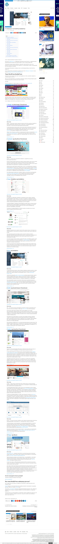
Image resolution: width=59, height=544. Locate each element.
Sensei (35, 168)
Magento (41, 92)
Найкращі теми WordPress (20, 513)
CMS (41, 82)
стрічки (17, 487)
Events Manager (27, 170)
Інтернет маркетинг (43, 113)
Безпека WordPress (43, 101)
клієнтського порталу (24, 427)
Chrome (8, 8)
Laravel (41, 91)
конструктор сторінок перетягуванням (13, 173)
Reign (9, 435)
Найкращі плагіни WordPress (44, 118)
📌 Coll (40, 16)
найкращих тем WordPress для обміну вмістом (15, 71)
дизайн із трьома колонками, (19, 275)
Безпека (41, 100)
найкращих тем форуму (29, 70)
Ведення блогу (42, 106)
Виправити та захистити (43, 109)
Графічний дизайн (43, 110)
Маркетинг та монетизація (44, 116)
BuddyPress (11, 61)
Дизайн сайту (42, 112)
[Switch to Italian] (24, 0)
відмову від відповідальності (50, 541)
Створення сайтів (42, 136)
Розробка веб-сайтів (43, 131)
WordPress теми (8, 513)
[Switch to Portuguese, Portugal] (27, 0)
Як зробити (42, 139)
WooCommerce (26, 169)
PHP (21, 8)
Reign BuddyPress (9, 453)
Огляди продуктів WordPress (44, 122)
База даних (25, 8)
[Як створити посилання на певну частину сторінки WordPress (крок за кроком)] (46, 63)
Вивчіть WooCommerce (43, 107)
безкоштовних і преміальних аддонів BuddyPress (16, 455)
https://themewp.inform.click (41, 534)
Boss (9, 250)
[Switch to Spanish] (28, 0)
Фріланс (41, 137)
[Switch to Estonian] (18, 0)
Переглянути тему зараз (11, 155)
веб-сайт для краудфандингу (28, 388)
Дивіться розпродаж (8, 479)
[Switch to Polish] (25, 0)
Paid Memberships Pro (10, 168)
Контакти (15, 0)
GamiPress (8, 130)
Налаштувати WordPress (43, 121)
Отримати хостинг (18, 155)
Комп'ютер (41, 115)
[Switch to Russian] (17, 0)
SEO (40, 95)
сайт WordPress (42, 133)
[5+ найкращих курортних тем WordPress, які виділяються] (21, 516)
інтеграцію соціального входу (11, 282)
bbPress (33, 394)
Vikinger (10, 104)
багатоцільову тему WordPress (31, 397)
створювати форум (26, 239)
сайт (32, 459)
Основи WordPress (43, 124)
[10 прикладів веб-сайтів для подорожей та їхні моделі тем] (11, 516)
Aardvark (10, 139)
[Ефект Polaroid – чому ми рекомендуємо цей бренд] (46, 21)
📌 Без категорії (42, 142)
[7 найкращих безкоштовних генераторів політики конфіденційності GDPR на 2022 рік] (46, 35)
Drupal (41, 83)
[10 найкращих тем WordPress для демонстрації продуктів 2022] (31, 516)
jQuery (19, 8)
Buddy (9, 329)
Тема (9, 179)
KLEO (9, 288)
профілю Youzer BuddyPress (27, 83)
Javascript (15, 8)
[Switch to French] (21, 0)
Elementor (11, 8)
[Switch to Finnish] (20, 0)
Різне (29, 8)
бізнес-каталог (25, 308)
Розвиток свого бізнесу (43, 130)
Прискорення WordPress (43, 127)
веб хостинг (42, 104)
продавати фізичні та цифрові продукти (22, 426)
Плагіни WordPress (43, 125)
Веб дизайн (42, 103)
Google (41, 86)
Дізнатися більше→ (10, 136)
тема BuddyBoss (12, 488)
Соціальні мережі (42, 134)
